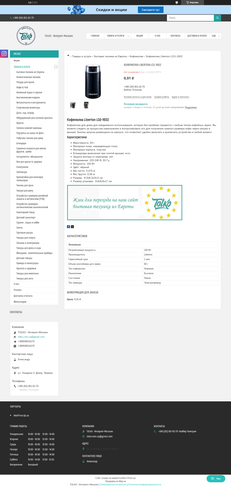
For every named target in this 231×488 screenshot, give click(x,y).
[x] (72, 227)
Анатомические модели (28, 97)
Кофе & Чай (22, 87)
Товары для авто (24, 278)
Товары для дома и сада (28, 248)
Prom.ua (131, 478)
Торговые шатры (24, 232)
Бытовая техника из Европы (110, 56)
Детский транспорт (25, 217)
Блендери (21, 143)
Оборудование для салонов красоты (34, 118)
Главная (95, 35)
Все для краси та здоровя (29, 161)
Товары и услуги (115, 35)
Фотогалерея (20, 301)
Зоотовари (21, 172)
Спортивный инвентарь (28, 107)
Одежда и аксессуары (27, 263)
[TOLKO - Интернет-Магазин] (26, 36)
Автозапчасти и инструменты (31, 102)
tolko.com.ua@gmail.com (31, 337)
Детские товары (24, 258)
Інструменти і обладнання (29, 156)
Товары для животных (27, 273)
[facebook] (68, 227)
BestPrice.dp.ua (21, 415)
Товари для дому (24, 190)
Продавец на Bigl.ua (115, 481)
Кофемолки (136, 56)
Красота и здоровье (26, 268)
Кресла (20, 123)
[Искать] (217, 18)
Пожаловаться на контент (113, 484)
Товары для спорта (25, 237)
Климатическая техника (28, 77)
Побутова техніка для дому (29, 138)
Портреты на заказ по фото (29, 133)
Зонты (19, 227)
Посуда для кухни (25, 82)
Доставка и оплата (197, 35)
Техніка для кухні (24, 185)
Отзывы (17, 290)
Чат (218, 478)
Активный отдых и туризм (29, 92)
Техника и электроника (27, 243)
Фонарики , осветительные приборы (34, 253)
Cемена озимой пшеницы (29, 128)
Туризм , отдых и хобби (27, 222)
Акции (139, 35)
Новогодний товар (25, 212)
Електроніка (22, 167)
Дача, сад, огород (25, 113)
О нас (157, 35)
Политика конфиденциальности (144, 484)
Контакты (175, 35)
